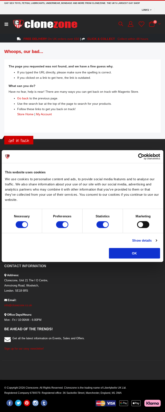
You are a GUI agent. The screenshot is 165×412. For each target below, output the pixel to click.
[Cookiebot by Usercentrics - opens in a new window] (141, 156)
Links (145, 10)
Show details (142, 240)
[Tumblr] (44, 403)
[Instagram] (35, 403)
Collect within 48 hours (117, 39)
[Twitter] (18, 403)
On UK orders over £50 (51, 39)
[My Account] (130, 24)
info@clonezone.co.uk (18, 305)
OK (134, 253)
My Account (44, 114)
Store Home (25, 114)
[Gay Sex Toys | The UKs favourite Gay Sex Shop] (45, 24)
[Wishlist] (141, 24)
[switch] (62, 225)
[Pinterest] (27, 403)
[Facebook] (9, 403)
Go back (23, 98)
